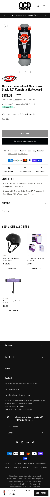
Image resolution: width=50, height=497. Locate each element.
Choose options (13, 268)
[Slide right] (30, 72)
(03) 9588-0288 (12, 389)
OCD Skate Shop (16, 463)
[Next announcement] (45, 15)
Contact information (40, 467)
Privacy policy (41, 463)
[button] (5, 6)
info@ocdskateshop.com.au (17, 395)
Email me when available (25, 141)
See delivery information (17, 154)
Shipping (16, 99)
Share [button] (6, 211)
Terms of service (11, 467)
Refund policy (29, 463)
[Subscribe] (42, 433)
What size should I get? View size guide (18, 114)
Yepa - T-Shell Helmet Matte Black (11, 259)
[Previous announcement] (5, 15)
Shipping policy (25, 467)
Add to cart (41, 492)
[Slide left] (19, 72)
